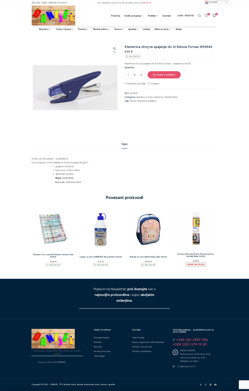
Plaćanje (98, 342)
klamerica (142, 100)
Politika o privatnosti (142, 346)
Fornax (149, 97)
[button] (114, 50)
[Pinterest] (211, 385)
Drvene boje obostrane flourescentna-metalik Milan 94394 (195, 255)
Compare (155, 83)
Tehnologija (99, 356)
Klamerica (159, 97)
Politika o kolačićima (141, 351)
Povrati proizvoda (102, 351)
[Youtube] (215, 385)
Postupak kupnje (101, 337)
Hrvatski (213, 2)
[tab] (124, 144)
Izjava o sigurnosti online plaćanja (148, 342)
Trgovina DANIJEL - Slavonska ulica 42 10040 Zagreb (193, 331)
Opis (124, 144)
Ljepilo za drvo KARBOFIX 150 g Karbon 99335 (101, 256)
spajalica (152, 100)
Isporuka (98, 346)
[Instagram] (206, 385)
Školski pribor (171, 97)
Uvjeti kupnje (138, 337)
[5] (206, 15)
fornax (133, 100)
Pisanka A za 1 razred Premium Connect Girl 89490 (53, 255)
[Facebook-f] (201, 385)
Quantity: (129, 67)
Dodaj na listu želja (137, 83)
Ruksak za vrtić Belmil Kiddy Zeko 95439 (148, 256)
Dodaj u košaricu (166, 75)
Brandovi (140, 97)
